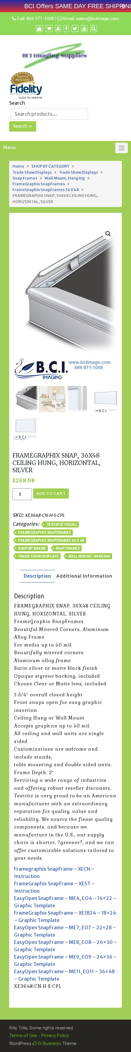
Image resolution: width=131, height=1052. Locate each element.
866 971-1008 (40, 18)
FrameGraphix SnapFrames (38, 183)
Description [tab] (37, 576)
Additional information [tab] (84, 576)
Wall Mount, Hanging (64, 178)
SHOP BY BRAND (32, 548)
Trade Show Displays (32, 172)
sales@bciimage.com (97, 18)
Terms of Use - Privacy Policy (39, 1035)
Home (18, 166)
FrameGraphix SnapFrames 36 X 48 (45, 189)
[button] (108, 233)
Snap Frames (24, 178)
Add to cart (51, 493)
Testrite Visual (61, 524)
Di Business (49, 1043)
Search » (22, 126)
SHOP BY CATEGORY (50, 166)
